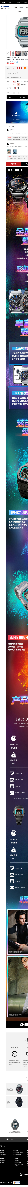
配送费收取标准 (17, 1154)
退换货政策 (16, 1160)
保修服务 (15, 1166)
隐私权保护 (2, 1160)
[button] (21, 8)
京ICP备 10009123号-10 (6, 1182)
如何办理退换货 (17, 1162)
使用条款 (2, 1162)
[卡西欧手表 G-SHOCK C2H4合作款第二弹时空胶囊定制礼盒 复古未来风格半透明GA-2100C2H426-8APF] (15, 1125)
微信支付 (12, 97)
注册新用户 (2, 1152)
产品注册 (18, 2)
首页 (9, 12)
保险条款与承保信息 (18, 1164)
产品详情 (13, 164)
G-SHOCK (18, 12)
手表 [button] (16, 7)
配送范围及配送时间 (18, 1152)
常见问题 (11, 2)
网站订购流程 (3, 1154)
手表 (13, 12)
